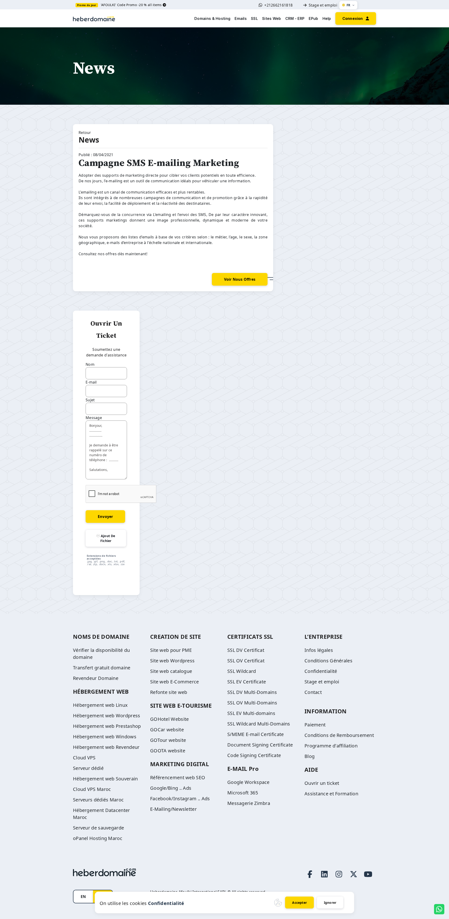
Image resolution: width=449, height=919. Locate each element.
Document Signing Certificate (260, 745)
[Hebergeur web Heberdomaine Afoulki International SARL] (94, 18)
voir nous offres (239, 279)
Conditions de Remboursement (339, 735)
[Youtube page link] (368, 874)
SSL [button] (254, 18)
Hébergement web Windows (104, 736)
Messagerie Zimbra (248, 803)
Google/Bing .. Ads (170, 788)
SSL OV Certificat (245, 660)
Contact (313, 692)
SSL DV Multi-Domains (252, 692)
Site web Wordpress (172, 660)
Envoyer (105, 516)
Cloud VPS (84, 757)
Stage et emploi (323, 5)
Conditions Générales (328, 660)
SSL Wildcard (241, 671)
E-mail (91, 382)
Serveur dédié (88, 768)
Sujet (90, 399)
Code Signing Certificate (254, 755)
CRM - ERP (295, 18)
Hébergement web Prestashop (107, 726)
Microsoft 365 (242, 793)
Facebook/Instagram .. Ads (180, 798)
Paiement (315, 725)
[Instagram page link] (338, 874)
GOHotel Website (169, 719)
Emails (241, 18)
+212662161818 (278, 5)
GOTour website (168, 740)
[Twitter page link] (353, 874)
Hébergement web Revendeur (106, 747)
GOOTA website (167, 750)
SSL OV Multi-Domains (252, 703)
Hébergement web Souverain (105, 778)
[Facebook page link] (309, 874)
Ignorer (330, 902)
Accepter (299, 902)
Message (94, 417)
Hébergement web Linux (100, 705)
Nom (90, 364)
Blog (309, 756)
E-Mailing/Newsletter (173, 809)
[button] (355, 18)
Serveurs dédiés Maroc (98, 800)
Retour (85, 132)
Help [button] (326, 18)
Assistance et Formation (331, 793)
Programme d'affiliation (331, 746)
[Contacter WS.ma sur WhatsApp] (439, 909)
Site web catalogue (171, 671)
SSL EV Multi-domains (251, 713)
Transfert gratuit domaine (101, 667)
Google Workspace (248, 782)
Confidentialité (320, 671)
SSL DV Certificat (245, 650)
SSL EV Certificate (246, 681)
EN (83, 896)
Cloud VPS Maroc (92, 789)
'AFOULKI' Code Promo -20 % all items (132, 5)
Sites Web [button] (271, 18)
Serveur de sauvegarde (98, 828)
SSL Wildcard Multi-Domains (258, 724)
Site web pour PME (171, 650)
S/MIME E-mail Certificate (255, 734)
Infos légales (318, 650)
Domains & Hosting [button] (212, 18)
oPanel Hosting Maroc (97, 838)
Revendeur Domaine (95, 678)
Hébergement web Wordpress (106, 715)
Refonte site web (168, 692)
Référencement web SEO (177, 777)
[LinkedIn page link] (324, 874)
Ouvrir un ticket (321, 783)
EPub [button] (313, 18)
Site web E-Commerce (174, 681)
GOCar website (167, 729)
